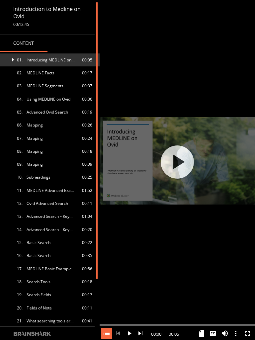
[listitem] (50, 59)
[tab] (23, 43)
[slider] (177, 324)
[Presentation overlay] (177, 162)
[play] (177, 162)
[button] (50, 59)
